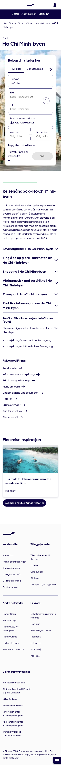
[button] (6, 5)
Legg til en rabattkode (21, 145)
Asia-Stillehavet (30, 23)
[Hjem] (30, 5)
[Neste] (51, 69)
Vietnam (44, 23)
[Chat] (57, 760)
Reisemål (15, 23)
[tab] (16, 68)
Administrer (29, 13)
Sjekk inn (44, 13)
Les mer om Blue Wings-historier (24, 503)
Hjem (5, 23)
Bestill (15, 13)
